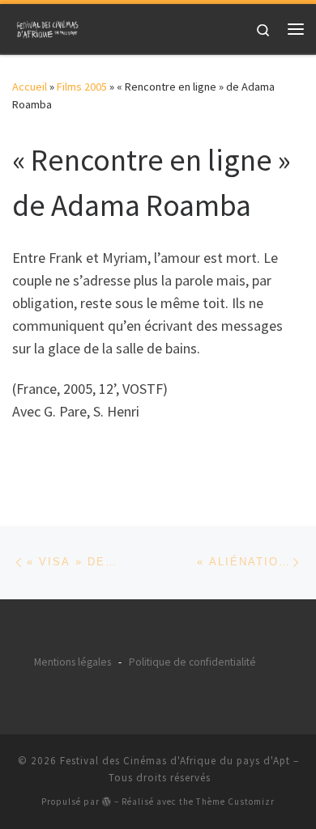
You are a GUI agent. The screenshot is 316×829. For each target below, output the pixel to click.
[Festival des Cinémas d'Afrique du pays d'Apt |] (48, 26)
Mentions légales (72, 662)
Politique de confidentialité (192, 662)
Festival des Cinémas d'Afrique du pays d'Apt (175, 761)
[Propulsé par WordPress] (107, 801)
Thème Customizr (235, 801)
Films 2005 (82, 86)
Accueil (29, 86)
